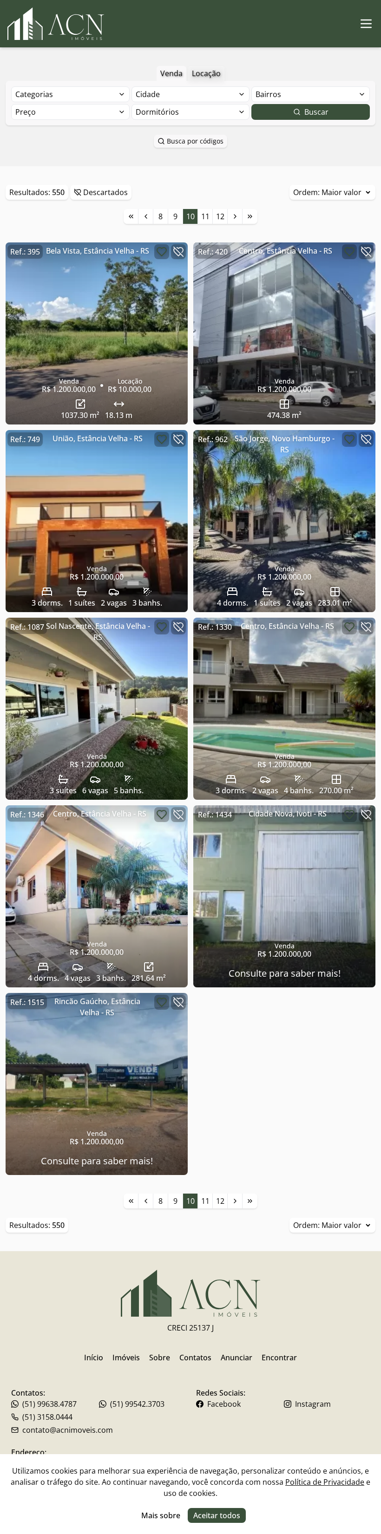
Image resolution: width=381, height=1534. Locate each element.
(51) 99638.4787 (49, 1404)
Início (93, 1357)
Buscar (316, 112)
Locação (206, 73)
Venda (171, 73)
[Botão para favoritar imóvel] (161, 251)
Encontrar (279, 1357)
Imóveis (126, 1357)
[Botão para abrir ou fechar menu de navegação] (366, 23)
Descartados (105, 192)
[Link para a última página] (250, 216)
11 (205, 216)
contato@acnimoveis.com (67, 1430)
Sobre (159, 1357)
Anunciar (236, 1357)
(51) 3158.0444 (47, 1417)
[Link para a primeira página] (131, 216)
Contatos (195, 1357)
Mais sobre (160, 1515)
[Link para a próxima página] (235, 216)
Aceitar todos (216, 1515)
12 (220, 216)
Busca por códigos (195, 141)
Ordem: (306, 192)
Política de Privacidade (324, 1482)
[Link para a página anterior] (145, 216)
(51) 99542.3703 (137, 1404)
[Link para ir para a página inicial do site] (55, 23)
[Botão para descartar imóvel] (178, 251)
